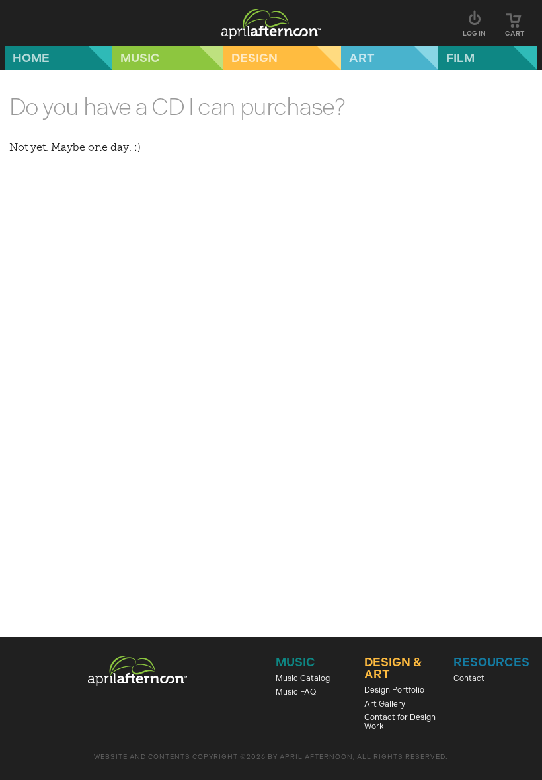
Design (254, 58)
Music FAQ (296, 692)
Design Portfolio (394, 690)
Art (362, 58)
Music (140, 58)
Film (460, 58)
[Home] (271, 23)
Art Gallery (384, 704)
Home (31, 58)
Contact (468, 678)
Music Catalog (303, 678)
